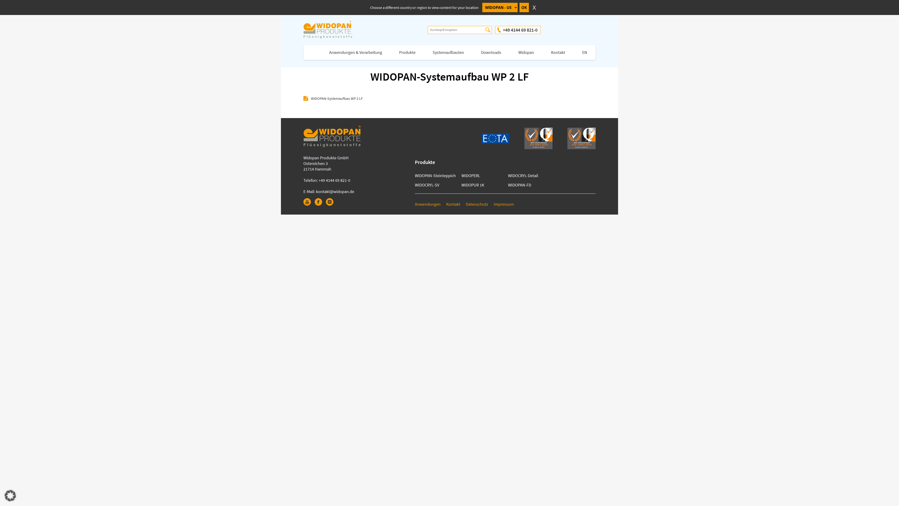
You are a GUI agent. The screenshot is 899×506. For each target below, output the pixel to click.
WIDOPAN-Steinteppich (435, 175)
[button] (10, 495)
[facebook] (320, 204)
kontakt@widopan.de (335, 191)
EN (584, 52)
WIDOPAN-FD (519, 185)
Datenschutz (477, 204)
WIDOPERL (470, 175)
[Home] (332, 30)
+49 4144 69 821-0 (520, 30)
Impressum (504, 204)
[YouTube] (309, 204)
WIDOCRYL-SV (427, 185)
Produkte (407, 52)
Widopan (526, 52)
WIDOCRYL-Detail (523, 175)
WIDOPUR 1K (472, 185)
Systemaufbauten (448, 52)
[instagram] (331, 204)
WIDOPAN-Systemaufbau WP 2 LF (337, 98)
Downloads (491, 52)
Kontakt (558, 52)
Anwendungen (428, 204)
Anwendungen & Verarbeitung (355, 52)
